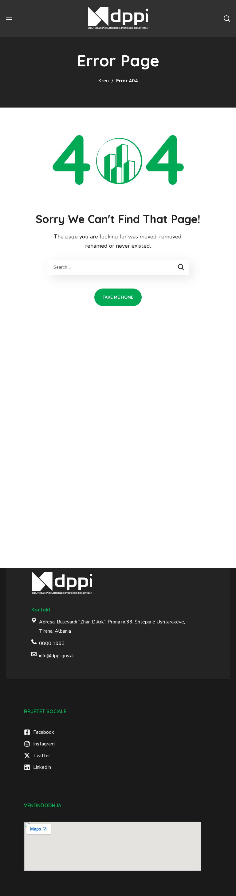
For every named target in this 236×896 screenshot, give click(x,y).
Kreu (103, 80)
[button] (227, 18)
